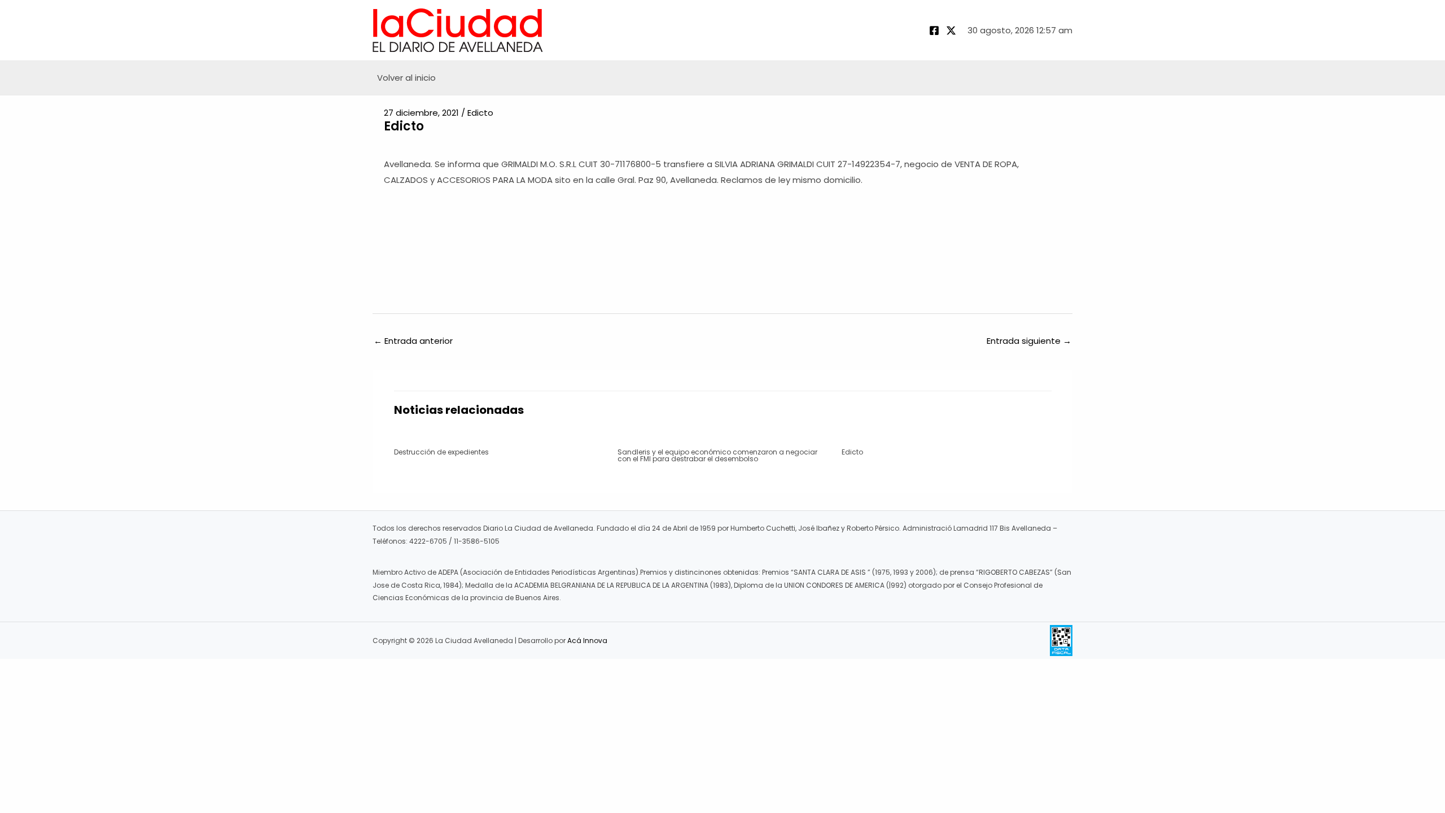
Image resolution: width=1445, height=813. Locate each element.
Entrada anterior (413, 341)
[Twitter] (951, 30)
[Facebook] (934, 30)
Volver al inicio (406, 78)
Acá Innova (587, 640)
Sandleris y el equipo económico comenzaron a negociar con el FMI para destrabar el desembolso (717, 455)
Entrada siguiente (1029, 341)
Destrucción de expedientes (441, 452)
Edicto (480, 113)
